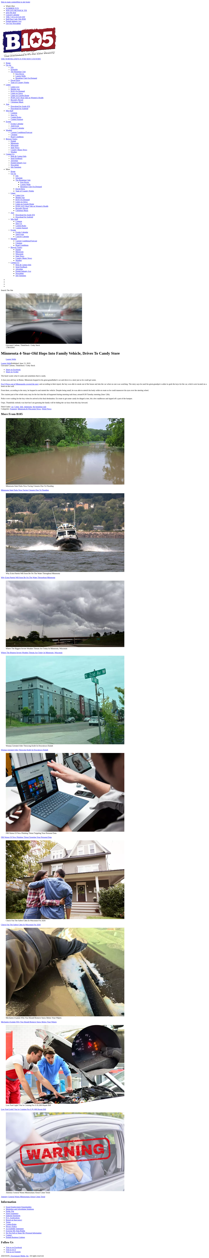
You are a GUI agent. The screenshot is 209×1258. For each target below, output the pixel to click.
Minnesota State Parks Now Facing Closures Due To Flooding (25, 490)
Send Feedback (16, 158)
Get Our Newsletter (13, 23)
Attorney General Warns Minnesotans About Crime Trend (23, 1197)
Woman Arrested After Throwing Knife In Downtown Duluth (24, 750)
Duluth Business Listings (15, 1237)
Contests (14, 113)
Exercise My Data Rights (15, 1231)
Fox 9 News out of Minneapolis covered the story (20, 384)
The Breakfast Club (18, 72)
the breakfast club (39, 407)
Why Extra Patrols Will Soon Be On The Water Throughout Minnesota (28, 578)
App (7, 104)
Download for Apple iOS (20, 106)
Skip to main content (9, 2)
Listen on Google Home (20, 95)
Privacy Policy (11, 1226)
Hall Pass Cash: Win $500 (16, 19)
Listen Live (15, 87)
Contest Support (17, 119)
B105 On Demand (18, 91)
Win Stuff (9, 111)
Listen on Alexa (17, 93)
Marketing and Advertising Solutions (20, 1209)
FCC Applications (13, 1218)
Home (8, 63)
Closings (14, 135)
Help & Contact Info (18, 156)
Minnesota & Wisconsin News (29, 409)
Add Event (15, 126)
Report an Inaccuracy (14, 1220)
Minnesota (15, 143)
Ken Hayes (19, 74)
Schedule (14, 69)
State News (15, 148)
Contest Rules (16, 117)
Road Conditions (17, 137)
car (12, 407)
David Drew (15, 80)
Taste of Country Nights (20, 82)
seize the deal (11, 13)
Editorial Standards (13, 1216)
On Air (8, 65)
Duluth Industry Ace (13, 21)
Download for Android (19, 109)
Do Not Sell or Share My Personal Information (23, 1233)
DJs (12, 67)
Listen (8, 85)
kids (21, 407)
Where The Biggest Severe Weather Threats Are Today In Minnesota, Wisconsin (31, 653)
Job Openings (16, 167)
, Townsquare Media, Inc (19, 1256)
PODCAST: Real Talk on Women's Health (27, 98)
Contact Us (10, 154)
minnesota (28, 407)
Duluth (13, 141)
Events (8, 122)
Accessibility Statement (15, 1229)
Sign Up (14, 115)
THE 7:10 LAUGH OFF (15, 17)
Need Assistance (12, 1213)
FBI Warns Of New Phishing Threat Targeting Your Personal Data (26, 837)
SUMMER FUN (12, 8)
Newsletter (15, 165)
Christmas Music (17, 102)
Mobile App (15, 89)
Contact (9, 1235)
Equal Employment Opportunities (18, 1207)
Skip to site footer (23, 2)
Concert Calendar (12, 15)
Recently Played (17, 100)
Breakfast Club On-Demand (26, 78)
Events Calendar (17, 124)
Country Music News (19, 150)
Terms (8, 1222)
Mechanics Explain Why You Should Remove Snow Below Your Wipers (29, 1022)
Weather (9, 130)
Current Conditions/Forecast (21, 132)
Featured (13, 409)
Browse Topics (11, 139)
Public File (10, 1211)
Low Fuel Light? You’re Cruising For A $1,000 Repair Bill (23, 1109)
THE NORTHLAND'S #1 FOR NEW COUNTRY (21, 59)
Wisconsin (15, 145)
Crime (16, 407)
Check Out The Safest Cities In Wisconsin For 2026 (21, 925)
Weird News (46, 409)
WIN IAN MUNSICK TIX (16, 10)
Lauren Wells (20, 76)
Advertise (14, 161)
